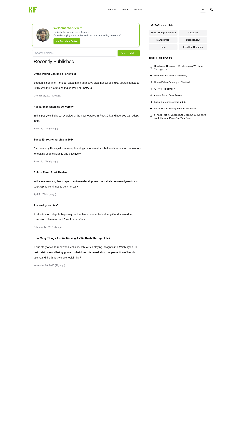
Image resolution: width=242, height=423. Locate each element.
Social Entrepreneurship (163, 32)
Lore (163, 47)
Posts (110, 9)
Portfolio (138, 9)
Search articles (128, 53)
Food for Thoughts (193, 47)
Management (163, 39)
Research (193, 32)
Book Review (193, 39)
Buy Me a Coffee (69, 41)
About (125, 9)
